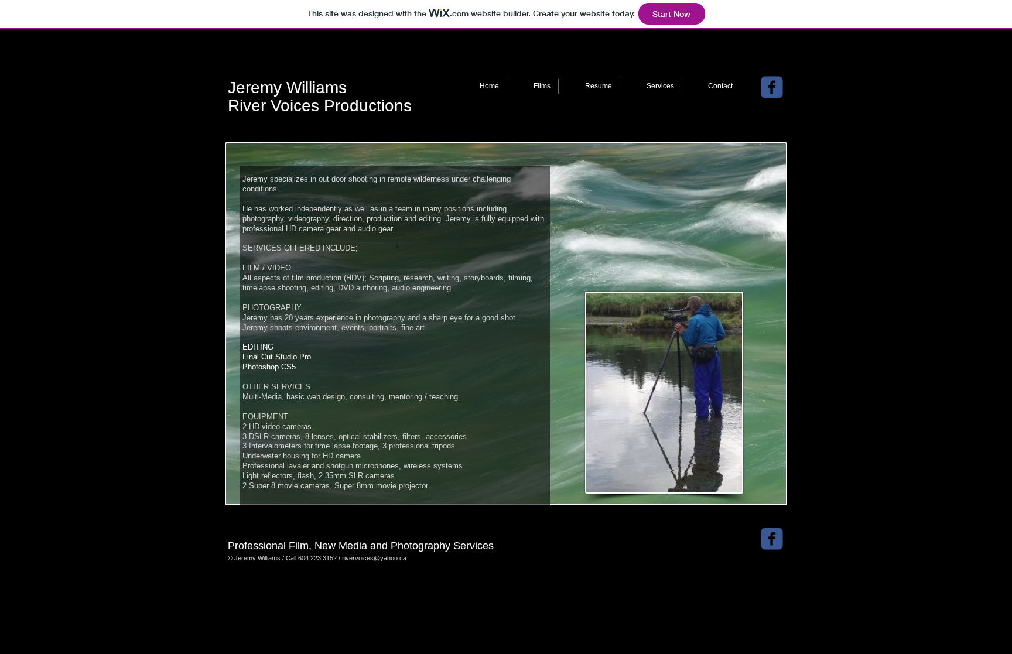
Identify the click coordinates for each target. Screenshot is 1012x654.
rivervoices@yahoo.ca (374, 557)
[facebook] (772, 87)
